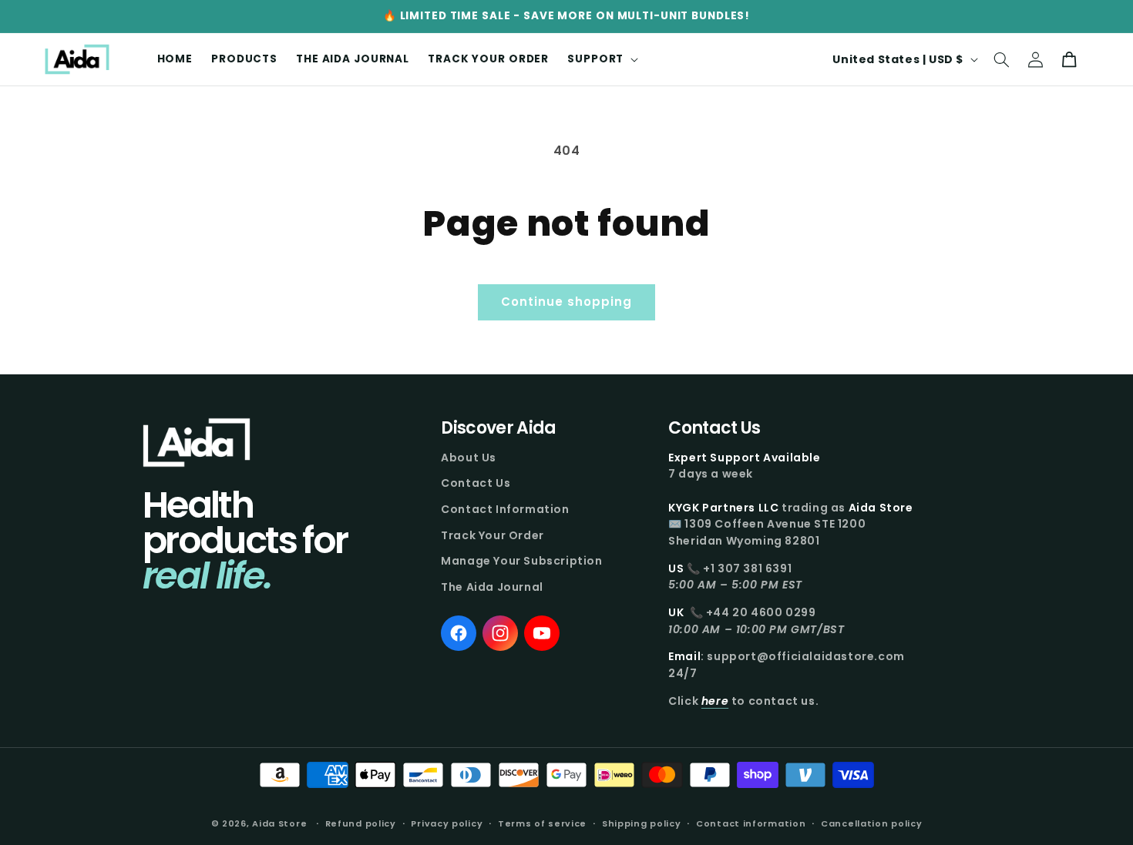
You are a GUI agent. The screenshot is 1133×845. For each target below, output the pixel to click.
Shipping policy (641, 822)
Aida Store (279, 823)
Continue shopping (566, 301)
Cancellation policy (871, 822)
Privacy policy (446, 822)
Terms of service (542, 822)
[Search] (1001, 59)
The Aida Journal (492, 587)
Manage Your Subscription (521, 560)
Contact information (750, 822)
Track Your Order (492, 535)
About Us (468, 457)
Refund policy (360, 822)
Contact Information (505, 509)
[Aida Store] (196, 442)
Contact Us (475, 483)
